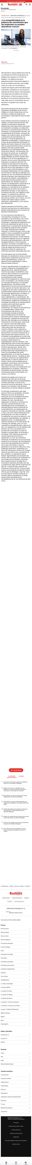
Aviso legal (16, 1122)
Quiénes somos (6, 897)
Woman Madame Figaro (7, 1064)
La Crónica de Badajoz (7, 983)
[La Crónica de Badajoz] (16, 893)
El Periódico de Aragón (7, 954)
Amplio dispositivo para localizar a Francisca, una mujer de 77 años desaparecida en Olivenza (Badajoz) (16, 810)
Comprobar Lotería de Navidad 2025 (11, 1096)
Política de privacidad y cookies (16, 1126)
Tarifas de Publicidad (17, 897)
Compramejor (4, 1085)
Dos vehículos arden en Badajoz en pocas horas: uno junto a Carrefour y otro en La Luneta (15, 830)
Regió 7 (3, 1016)
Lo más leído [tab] (11, 776)
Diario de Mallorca (5, 939)
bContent (10, 901)
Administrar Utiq (16, 1144)
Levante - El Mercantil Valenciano (10, 1009)
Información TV (5, 1034)
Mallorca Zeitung (5, 1013)
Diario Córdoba (5, 932)
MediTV (3, 1042)
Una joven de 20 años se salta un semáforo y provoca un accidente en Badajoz (16, 782)
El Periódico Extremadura (7, 965)
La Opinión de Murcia (6, 998)
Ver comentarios (16, 770)
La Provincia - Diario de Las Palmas (10, 1005)
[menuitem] (6, 1163)
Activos (3, 11)
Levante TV (4, 1038)
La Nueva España (5, 987)
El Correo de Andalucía (7, 943)
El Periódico (4, 958)
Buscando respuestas (6, 1107)
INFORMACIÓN (5, 980)
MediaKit (26, 897)
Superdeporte (4, 1024)
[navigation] (16, 1163)
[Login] (29, 4)
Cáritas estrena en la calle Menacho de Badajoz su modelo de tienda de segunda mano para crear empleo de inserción (15, 789)
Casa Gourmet (4, 1074)
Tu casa (3, 1104)
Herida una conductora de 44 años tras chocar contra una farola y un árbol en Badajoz (16, 817)
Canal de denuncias (19, 901)
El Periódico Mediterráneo (8, 969)
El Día (2, 950)
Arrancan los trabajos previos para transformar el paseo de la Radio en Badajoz (16, 823)
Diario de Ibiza (5, 936)
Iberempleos (4, 1093)
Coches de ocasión (6, 1078)
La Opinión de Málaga (7, 994)
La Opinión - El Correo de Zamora (10, 1002)
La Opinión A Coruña (6, 991)
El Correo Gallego (5, 947)
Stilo (2, 1056)
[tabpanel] (16, 807)
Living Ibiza (4, 1111)
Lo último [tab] (21, 776)
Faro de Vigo (4, 976)
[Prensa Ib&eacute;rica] (16, 912)
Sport (2, 1020)
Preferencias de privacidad (16, 1133)
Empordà (3, 972)
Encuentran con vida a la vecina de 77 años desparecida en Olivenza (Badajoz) (15, 796)
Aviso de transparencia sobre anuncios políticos (16, 1140)
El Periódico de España (7, 961)
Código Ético (16, 1137)
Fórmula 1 (3, 1089)
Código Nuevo (5, 1082)
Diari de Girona (5, 928)
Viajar (2, 1060)
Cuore (2, 1053)
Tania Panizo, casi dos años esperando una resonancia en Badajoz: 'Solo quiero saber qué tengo (16, 803)
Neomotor (3, 1100)
